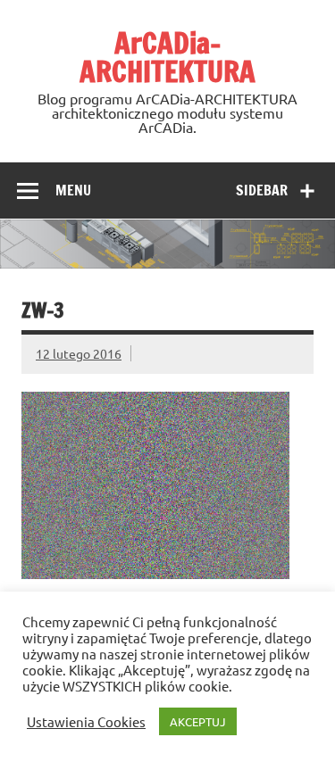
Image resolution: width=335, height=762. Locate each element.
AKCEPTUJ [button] (198, 721)
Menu (73, 190)
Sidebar (262, 190)
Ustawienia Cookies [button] (86, 722)
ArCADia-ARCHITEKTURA (167, 57)
